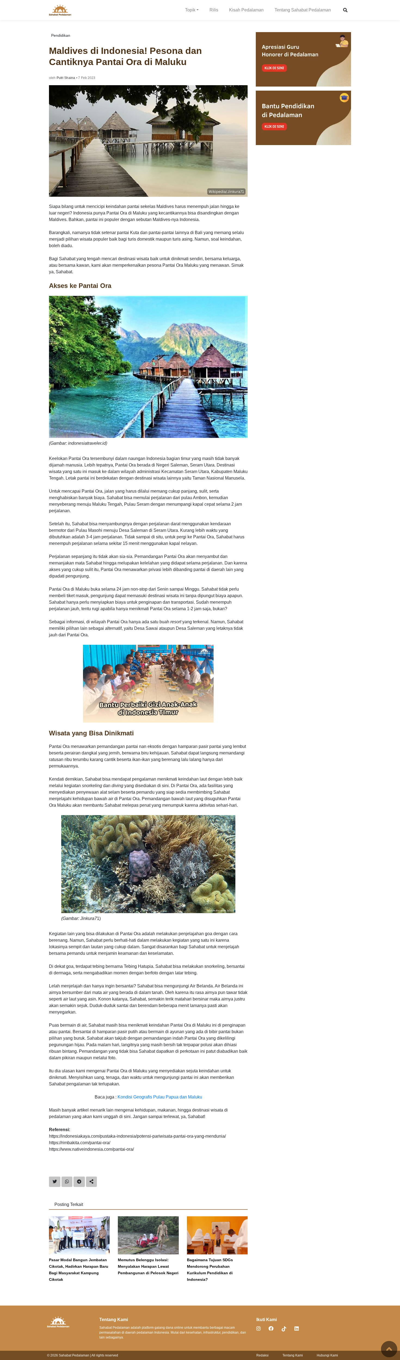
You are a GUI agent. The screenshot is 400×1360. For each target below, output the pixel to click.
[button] (345, 10)
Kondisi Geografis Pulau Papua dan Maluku (160, 1097)
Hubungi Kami (327, 1355)
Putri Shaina (66, 78)
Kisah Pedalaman (246, 10)
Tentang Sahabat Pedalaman (303, 10)
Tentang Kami (292, 1355)
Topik (190, 10)
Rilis (214, 10)
